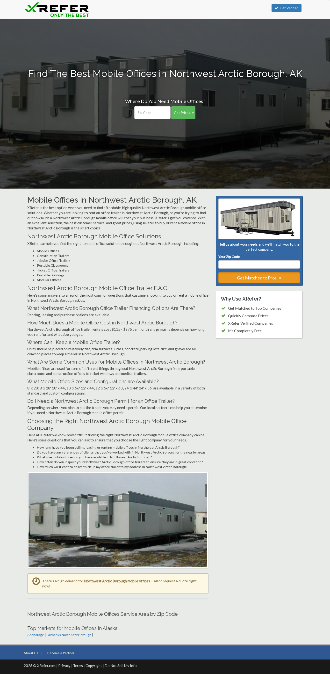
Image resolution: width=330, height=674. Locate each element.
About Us (31, 653)
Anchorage (35, 635)
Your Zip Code (230, 257)
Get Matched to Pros (257, 277)
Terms (78, 665)
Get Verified (289, 8)
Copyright (94, 665)
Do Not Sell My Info (121, 665)
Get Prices (182, 112)
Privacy (64, 665)
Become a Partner (60, 653)
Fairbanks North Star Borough (69, 635)
